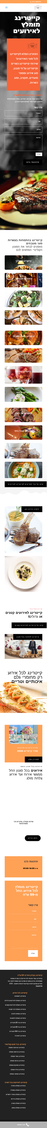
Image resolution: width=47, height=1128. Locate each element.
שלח (39, 154)
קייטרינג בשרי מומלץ (17, 1056)
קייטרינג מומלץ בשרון (18, 1103)
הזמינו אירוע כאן (32, 509)
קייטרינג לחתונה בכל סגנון (28, 637)
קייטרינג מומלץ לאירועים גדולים (15, 1000)
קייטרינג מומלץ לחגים (18, 1014)
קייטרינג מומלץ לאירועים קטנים (15, 1005)
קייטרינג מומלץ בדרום (18, 1099)
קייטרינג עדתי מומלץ (17, 1070)
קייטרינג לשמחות (20, 996)
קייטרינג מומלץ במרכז (18, 1086)
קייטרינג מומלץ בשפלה (18, 1090)
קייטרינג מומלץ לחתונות (18, 1018)
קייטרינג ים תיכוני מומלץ (16, 1047)
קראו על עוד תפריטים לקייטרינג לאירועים (25, 484)
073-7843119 (36, 1)
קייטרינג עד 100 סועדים (18, 1031)
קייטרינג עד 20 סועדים (18, 1022)
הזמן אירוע (32, 838)
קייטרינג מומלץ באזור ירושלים (16, 1094)
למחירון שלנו (33, 759)
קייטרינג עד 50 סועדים (18, 1027)
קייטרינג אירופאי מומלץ (16, 1052)
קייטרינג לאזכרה (20, 1036)
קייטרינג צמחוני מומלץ (17, 1074)
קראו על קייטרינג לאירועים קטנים (29, 625)
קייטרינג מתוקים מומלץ (16, 1065)
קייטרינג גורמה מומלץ (17, 1061)
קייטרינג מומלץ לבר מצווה (17, 1009)
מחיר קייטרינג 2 (27, 751)
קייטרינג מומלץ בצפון (19, 1108)
